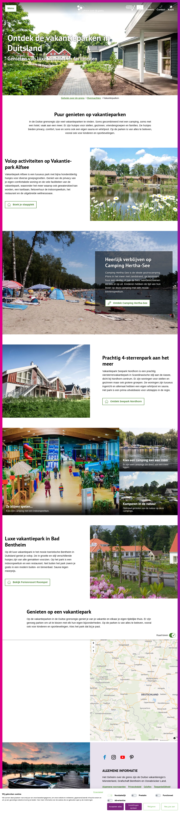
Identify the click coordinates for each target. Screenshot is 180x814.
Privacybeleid (98, 792)
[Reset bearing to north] (93, 651)
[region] (134, 690)
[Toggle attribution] (174, 738)
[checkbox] (110, 795)
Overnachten (94, 98)
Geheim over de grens (73, 98)
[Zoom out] (93, 647)
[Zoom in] (93, 643)
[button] (21, 204)
